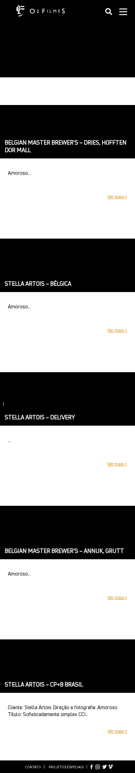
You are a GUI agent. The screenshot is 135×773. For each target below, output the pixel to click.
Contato (33, 767)
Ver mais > (117, 197)
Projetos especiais (66, 767)
